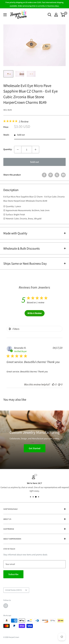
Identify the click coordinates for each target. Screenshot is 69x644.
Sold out (34, 161)
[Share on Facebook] (44, 175)
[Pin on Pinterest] (50, 175)
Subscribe (13, 574)
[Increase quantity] (35, 149)
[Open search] (49, 15)
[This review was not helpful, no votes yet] (59, 384)
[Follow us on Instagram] (5, 605)
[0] (63, 15)
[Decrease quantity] (17, 149)
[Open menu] (5, 14)
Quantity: (7, 149)
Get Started (34, 448)
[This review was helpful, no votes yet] (53, 384)
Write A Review (34, 313)
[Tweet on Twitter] (57, 175)
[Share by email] (63, 175)
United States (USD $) (13, 590)
